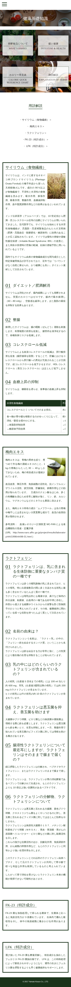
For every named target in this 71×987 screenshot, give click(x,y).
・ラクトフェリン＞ (35, 133)
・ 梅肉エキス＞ (36, 126)
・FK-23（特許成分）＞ (35, 139)
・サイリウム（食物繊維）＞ (35, 119)
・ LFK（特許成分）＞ (35, 146)
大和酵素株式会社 (35, 4)
